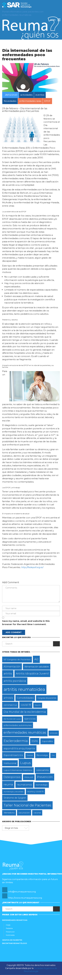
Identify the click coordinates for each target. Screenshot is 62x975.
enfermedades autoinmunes (18, 725)
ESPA (35, 741)
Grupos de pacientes (12, 940)
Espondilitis (47, 741)
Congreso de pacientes (46, 698)
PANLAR (28, 777)
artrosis (8, 697)
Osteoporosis (12, 777)
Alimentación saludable (36, 666)
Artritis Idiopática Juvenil (32, 673)
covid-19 (26, 704)
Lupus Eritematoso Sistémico (18, 770)
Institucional (10, 763)
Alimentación (12, 666)
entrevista (53, 733)
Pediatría (9, 928)
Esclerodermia (16, 741)
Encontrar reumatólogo (14, 943)
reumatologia (41, 785)
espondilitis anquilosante (19, 748)
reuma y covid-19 (35, 791)
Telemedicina (9, 813)
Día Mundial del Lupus (12, 719)
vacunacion (24, 812)
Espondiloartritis (13, 755)
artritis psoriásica (15, 680)
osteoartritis (42, 770)
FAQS (8, 925)
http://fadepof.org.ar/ (32, 567)
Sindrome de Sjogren (15, 797)
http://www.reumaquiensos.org (25, 897)
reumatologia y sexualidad (13, 792)
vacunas (37, 813)
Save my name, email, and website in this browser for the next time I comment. (26, 623)
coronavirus (10, 705)
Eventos (30, 755)
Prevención (45, 777)
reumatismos (24, 784)
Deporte (38, 705)
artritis (8, 673)
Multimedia (10, 935)
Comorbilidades (25, 698)
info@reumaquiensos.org (22, 891)
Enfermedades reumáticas (14, 920)
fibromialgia (42, 755)
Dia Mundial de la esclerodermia (25, 711)
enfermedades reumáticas (25, 732)
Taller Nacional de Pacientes (27, 805)
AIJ (36, 659)
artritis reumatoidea (24, 689)
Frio (53, 755)
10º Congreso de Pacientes (17, 659)
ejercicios (29, 718)
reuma (8, 784)
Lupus (25, 763)
